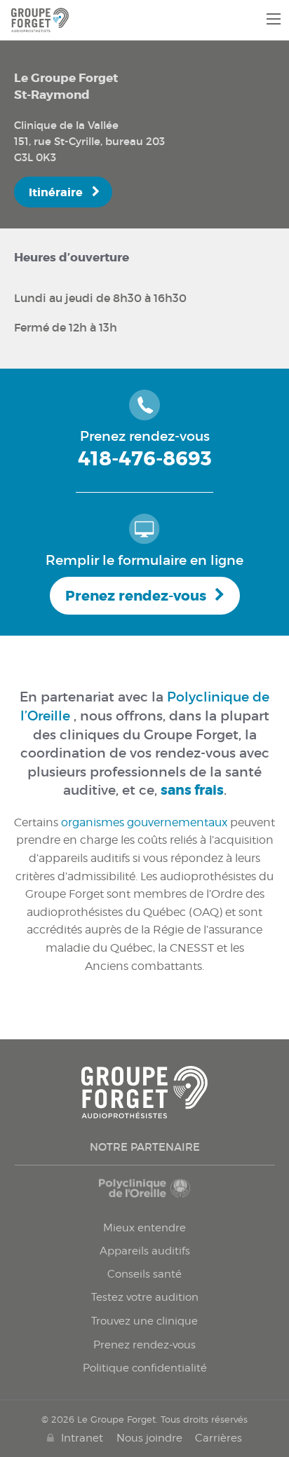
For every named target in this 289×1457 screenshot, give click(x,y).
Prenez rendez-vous (135, 595)
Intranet (82, 1438)
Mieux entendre (144, 1228)
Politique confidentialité (145, 1368)
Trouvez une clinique (144, 1321)
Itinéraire (56, 192)
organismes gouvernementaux (144, 822)
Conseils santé (144, 1274)
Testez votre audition (145, 1297)
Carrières (218, 1438)
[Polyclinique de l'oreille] (144, 1195)
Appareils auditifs (145, 1251)
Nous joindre (149, 1438)
